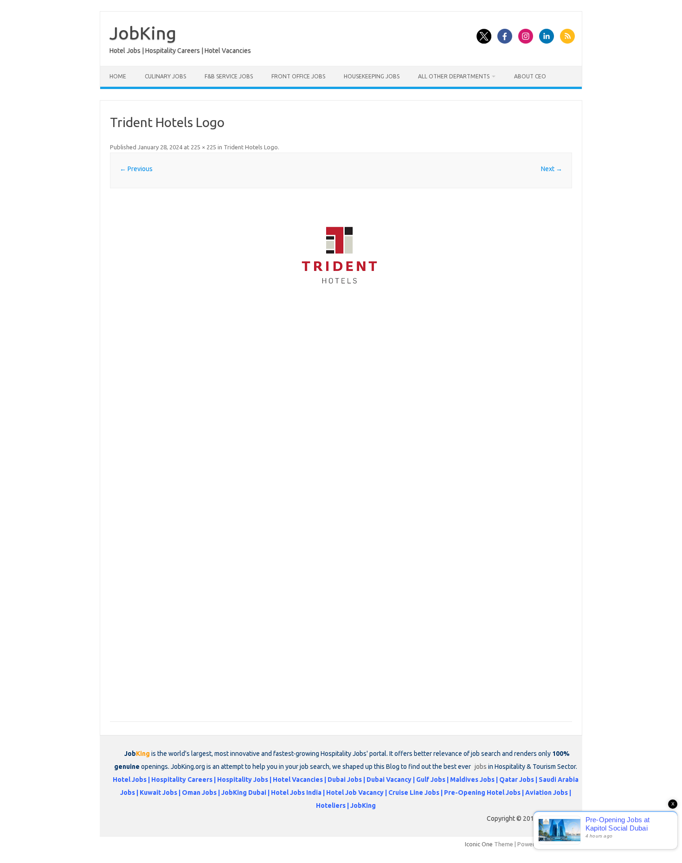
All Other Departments (453, 76)
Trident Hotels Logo (251, 147)
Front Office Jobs (298, 76)
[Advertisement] (341, 374)
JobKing (142, 33)
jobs (481, 766)
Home (117, 76)
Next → (551, 169)
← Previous (136, 169)
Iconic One (479, 844)
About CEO (530, 76)
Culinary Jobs (165, 76)
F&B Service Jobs (229, 76)
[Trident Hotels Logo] (341, 253)
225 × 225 (203, 147)
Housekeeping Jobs (371, 76)
